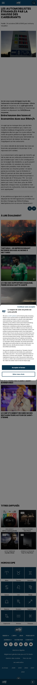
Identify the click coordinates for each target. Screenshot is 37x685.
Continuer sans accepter (26, 307)
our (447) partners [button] (11, 316)
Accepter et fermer (18, 367)
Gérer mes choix (18, 374)
